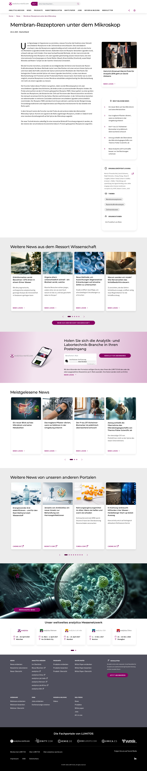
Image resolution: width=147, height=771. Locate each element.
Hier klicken (82, 362)
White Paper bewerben (83, 668)
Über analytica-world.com (52, 752)
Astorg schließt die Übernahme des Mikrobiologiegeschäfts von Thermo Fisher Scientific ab (120, 140)
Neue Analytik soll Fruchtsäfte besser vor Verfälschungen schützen (120, 151)
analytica (35, 671)
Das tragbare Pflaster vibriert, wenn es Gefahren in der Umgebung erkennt (120, 118)
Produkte (78, 705)
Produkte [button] (38, 10)
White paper (79, 708)
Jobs (76, 712)
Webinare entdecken (17, 701)
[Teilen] (129, 10)
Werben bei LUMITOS (18, 752)
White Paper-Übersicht (83, 671)
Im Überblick (36, 664)
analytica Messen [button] (16, 10)
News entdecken (16, 664)
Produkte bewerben (60, 668)
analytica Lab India (39, 678)
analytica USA (37, 689)
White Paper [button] (69, 10)
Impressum (14, 759)
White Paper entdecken (83, 664)
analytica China (37, 675)
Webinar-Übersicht (17, 708)
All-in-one (78, 715)
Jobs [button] (80, 10)
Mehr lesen (69, 375)
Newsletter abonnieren (115, 356)
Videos (55, 701)
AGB (24, 759)
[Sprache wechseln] (134, 10)
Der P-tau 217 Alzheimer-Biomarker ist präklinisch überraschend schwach (118, 129)
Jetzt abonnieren (117, 675)
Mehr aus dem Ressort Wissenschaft (73, 323)
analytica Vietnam (38, 682)
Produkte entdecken (60, 664)
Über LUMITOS (34, 752)
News (77, 701)
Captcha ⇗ (91, 364)
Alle (33, 4)
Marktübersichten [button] (53, 10)
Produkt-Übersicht (60, 671)
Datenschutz (34, 759)
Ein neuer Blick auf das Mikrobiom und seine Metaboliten (121, 108)
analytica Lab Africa (39, 685)
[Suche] (78, 4)
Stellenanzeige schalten (41, 705)
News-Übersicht (16, 671)
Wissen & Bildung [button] (92, 10)
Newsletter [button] (107, 10)
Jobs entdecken (37, 701)
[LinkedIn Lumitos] (135, 759)
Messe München (38, 668)
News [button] (29, 10)
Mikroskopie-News (27, 610)
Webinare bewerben (17, 705)
